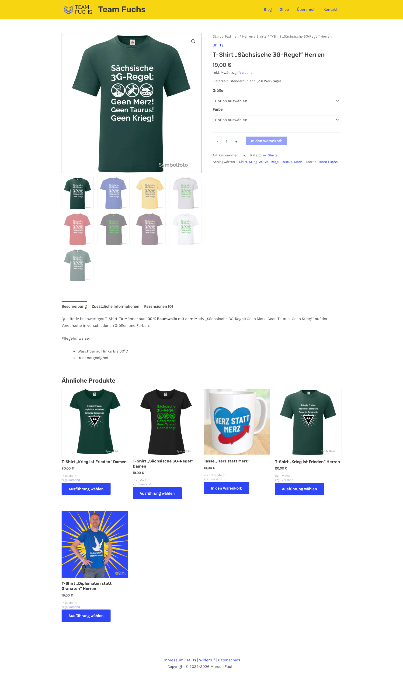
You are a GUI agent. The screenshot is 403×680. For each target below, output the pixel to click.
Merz (298, 162)
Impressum (173, 660)
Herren (247, 36)
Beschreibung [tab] (74, 306)
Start (217, 36)
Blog (268, 9)
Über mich (306, 9)
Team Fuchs (122, 9)
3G (261, 162)
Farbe (218, 109)
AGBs (191, 660)
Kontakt (330, 9)
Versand (246, 72)
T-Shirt (241, 162)
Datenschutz (229, 660)
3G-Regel (272, 162)
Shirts (262, 36)
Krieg (253, 162)
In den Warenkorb (266, 140)
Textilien (232, 36)
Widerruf (207, 660)
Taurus (286, 162)
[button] (193, 41)
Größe (218, 90)
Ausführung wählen (86, 488)
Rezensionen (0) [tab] (158, 306)
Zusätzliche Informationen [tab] (115, 306)
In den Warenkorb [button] (226, 488)
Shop (284, 9)
